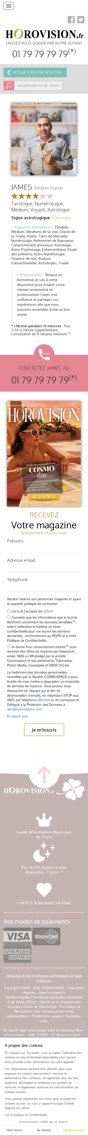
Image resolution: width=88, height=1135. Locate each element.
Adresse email (21, 560)
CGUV (48, 611)
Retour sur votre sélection (37, 72)
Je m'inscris (44, 730)
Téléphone (17, 579)
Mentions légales (17, 997)
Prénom (15, 540)
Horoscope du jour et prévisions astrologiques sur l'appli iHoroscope (44, 978)
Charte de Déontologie (40, 1006)
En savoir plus (17, 716)
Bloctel (44, 699)
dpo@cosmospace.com (24, 709)
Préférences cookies (47, 1016)
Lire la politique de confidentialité (26, 1115)
